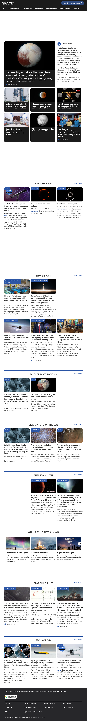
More (75, 8)
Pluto (34, 379)
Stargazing (39, 8)
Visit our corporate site (60, 691)
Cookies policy (9, 707)
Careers (7, 711)
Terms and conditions (50, 703)
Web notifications (68, 707)
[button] (79, 3)
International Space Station (11, 281)
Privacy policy (67, 703)
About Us (7, 703)
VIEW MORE (78, 183)
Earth (7, 379)
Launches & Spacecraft (39, 281)
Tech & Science (65, 8)
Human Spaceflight (11, 320)
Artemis (60, 320)
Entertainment (51, 8)
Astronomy (28, 8)
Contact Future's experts (31, 703)
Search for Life (10, 588)
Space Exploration (14, 8)
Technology (9, 645)
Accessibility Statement (30, 707)
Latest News (67, 44)
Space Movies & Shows (39, 480)
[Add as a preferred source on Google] (11, 697)
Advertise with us (48, 707)
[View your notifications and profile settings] (74, 3)
